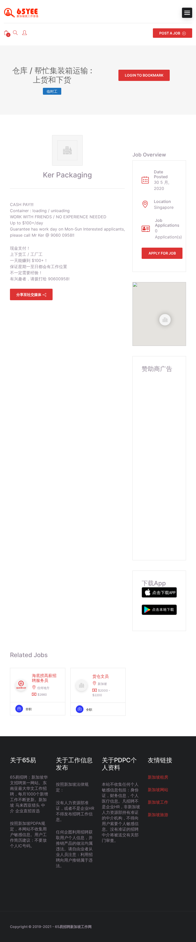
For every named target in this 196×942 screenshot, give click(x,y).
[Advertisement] (159, 461)
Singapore (164, 207)
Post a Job (170, 33)
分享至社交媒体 (28, 294)
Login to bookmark (144, 75)
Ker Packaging (67, 175)
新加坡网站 (158, 789)
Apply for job (162, 253)
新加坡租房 (158, 777)
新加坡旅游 (158, 814)
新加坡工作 (158, 802)
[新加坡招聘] (23, 13)
